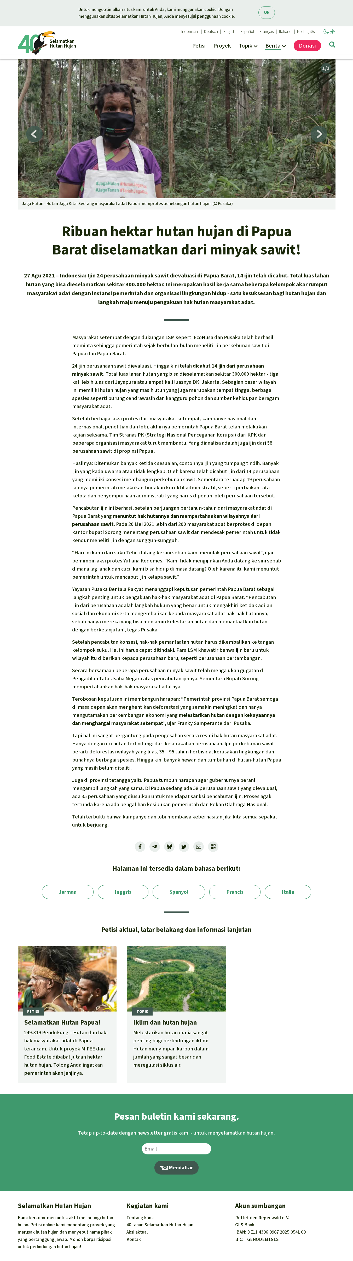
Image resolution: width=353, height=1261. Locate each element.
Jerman (68, 892)
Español (247, 32)
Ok (266, 12)
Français (267, 32)
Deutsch (211, 32)
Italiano (285, 32)
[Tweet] (184, 846)
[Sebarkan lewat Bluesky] (169, 846)
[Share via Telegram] (154, 846)
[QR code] (213, 846)
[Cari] (332, 45)
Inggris (123, 892)
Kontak (133, 1239)
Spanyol (179, 892)
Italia (288, 892)
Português (306, 32)
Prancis (235, 892)
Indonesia (189, 32)
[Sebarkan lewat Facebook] (140, 846)
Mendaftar (180, 1167)
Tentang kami (140, 1217)
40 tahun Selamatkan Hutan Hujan (159, 1225)
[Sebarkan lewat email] (198, 846)
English (229, 32)
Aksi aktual (137, 1232)
